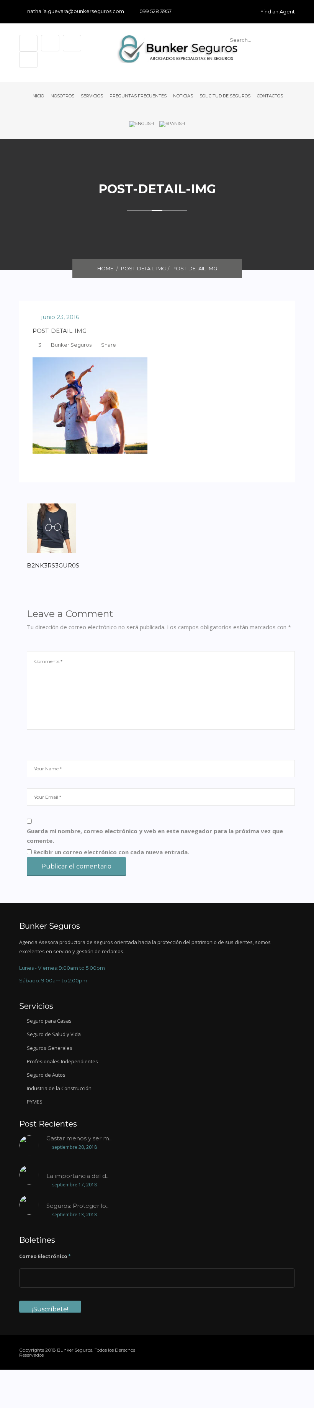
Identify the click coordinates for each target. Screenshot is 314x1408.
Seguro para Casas (49, 1020)
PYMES (35, 1101)
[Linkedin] (280, 1350)
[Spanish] (172, 124)
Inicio (37, 96)
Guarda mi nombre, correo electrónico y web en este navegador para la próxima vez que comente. (155, 835)
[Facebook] (255, 1350)
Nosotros (62, 96)
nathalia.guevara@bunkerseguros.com (75, 11)
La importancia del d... (78, 1176)
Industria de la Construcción (59, 1088)
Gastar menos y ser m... (79, 1138)
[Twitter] (268, 1350)
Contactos (270, 96)
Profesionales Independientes (62, 1061)
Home (105, 268)
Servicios (92, 96)
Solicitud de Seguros (225, 96)
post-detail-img (143, 268)
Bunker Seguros (71, 345)
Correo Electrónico (44, 1256)
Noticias (183, 96)
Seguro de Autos (46, 1074)
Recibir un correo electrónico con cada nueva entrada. (111, 852)
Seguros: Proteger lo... (78, 1206)
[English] (141, 124)
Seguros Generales (49, 1047)
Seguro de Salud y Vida (54, 1034)
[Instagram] (293, 1350)
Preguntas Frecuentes (138, 96)
